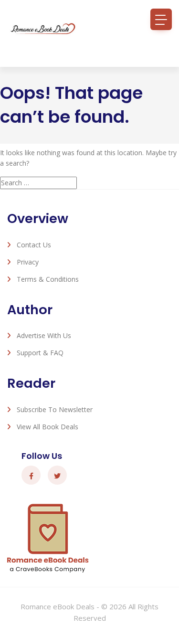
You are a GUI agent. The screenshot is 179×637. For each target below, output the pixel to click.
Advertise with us (44, 335)
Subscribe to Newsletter (55, 409)
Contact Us (34, 244)
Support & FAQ (40, 352)
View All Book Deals (47, 426)
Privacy (28, 261)
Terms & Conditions (48, 279)
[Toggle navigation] (161, 19)
